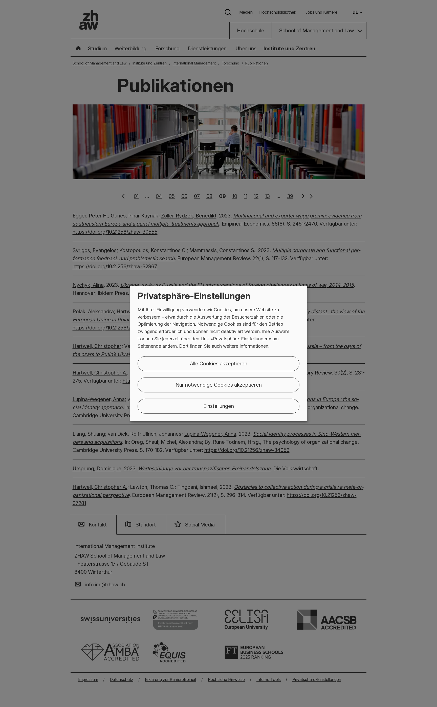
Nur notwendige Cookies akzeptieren (219, 385)
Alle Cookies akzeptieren (218, 363)
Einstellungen (218, 406)
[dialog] (218, 353)
